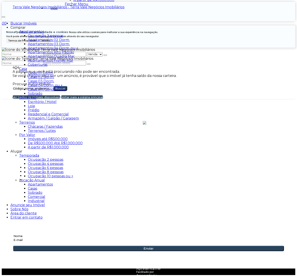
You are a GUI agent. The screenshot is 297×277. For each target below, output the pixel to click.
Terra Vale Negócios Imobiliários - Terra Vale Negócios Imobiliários (68, 7)
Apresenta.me (148, 269)
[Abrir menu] (3, 16)
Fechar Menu (76, 4)
